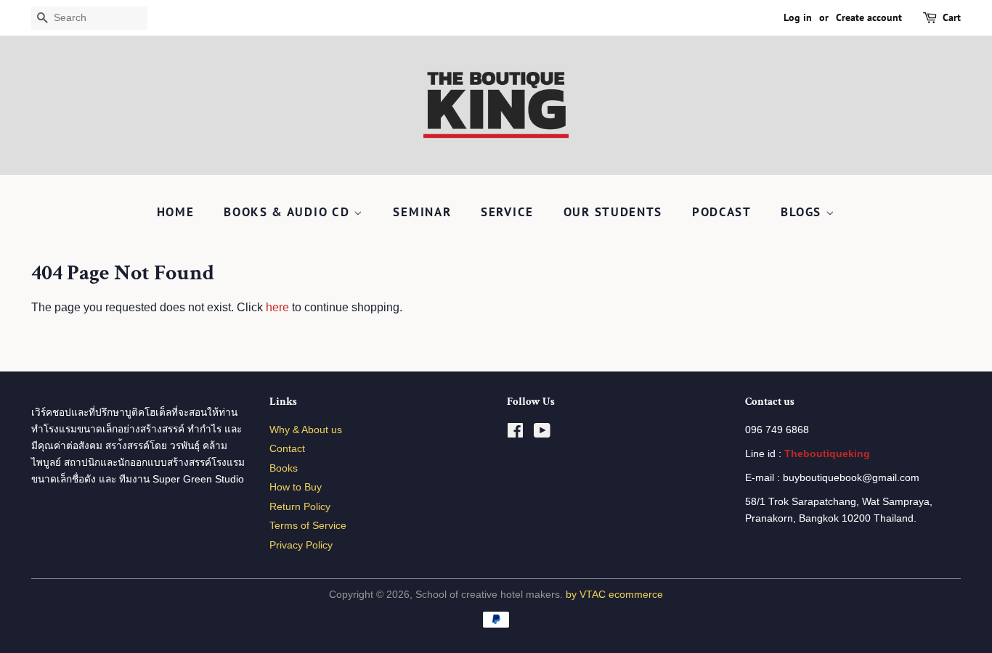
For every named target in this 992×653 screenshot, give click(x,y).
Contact (287, 448)
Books (283, 468)
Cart (952, 17)
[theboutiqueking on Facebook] (515, 433)
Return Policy (299, 506)
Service (507, 212)
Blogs (803, 212)
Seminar (422, 212)
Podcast (722, 212)
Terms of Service (307, 525)
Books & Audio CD (289, 212)
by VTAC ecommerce (614, 594)
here (277, 307)
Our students (613, 212)
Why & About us (305, 429)
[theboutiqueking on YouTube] (542, 433)
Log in (798, 17)
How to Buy (295, 487)
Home (176, 212)
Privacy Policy (301, 545)
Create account (869, 17)
